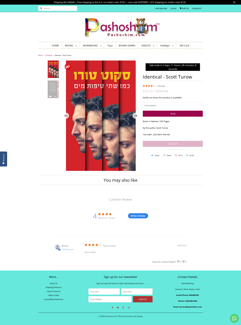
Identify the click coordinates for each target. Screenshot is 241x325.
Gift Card (184, 45)
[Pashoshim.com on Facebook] (112, 307)
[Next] (135, 116)
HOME (55, 45)
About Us (53, 283)
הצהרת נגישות (53, 295)
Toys (110, 45)
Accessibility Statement (53, 299)
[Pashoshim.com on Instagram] (129, 307)
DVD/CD (146, 45)
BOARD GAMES (127, 45)
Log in (173, 8)
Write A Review (138, 215)
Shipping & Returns (54, 287)
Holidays (165, 45)
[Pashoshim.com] (120, 27)
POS (119, 316)
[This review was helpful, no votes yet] (178, 262)
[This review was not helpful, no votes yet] (183, 262)
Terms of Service (53, 291)
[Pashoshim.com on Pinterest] (123, 307)
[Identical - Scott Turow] (100, 116)
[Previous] (66, 116)
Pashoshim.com (111, 316)
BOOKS (69, 45)
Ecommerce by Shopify (134, 316)
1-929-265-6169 (161, 8)
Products (49, 55)
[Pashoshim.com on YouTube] (118, 307)
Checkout (196, 8)
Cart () (185, 8)
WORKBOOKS (91, 45)
